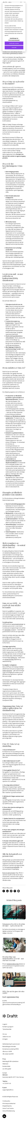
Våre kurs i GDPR (7, 1051)
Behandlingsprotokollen (9, 1046)
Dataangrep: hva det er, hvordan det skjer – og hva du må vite (13, 925)
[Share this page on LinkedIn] (7, 891)
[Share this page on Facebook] (3, 891)
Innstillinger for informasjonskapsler (14, 39)
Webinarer (5, 1064)
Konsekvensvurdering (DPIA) (10, 1049)
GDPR (23, 70)
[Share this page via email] (18, 891)
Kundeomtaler (6, 1066)
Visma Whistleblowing (8, 1111)
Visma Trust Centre (8, 1108)
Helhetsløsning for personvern (11, 1044)
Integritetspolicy (7, 1106)
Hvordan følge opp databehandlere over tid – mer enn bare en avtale (13, 958)
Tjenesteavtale (6, 1029)
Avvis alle (14, 47)
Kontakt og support (7, 1027)
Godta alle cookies (14, 43)
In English (5, 1039)
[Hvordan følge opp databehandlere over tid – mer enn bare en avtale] (14, 945)
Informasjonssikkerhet (8, 1103)
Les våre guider (6, 1069)
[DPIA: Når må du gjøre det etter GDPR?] (14, 979)
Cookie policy (6, 1101)
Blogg (4, 1059)
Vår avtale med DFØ (7, 1054)
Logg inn (4, 1024)
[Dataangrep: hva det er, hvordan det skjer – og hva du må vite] (14, 912)
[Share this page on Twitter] (11, 891)
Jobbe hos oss (6, 1036)
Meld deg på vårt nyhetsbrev (10, 1061)
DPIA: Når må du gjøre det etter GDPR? (13, 992)
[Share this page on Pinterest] (15, 891)
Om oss (4, 1034)
